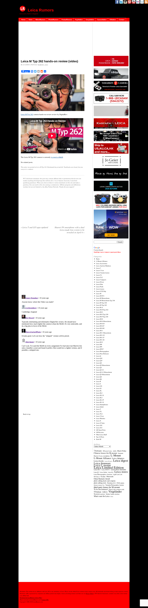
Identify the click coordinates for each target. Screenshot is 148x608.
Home (23, 20)
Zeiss (111, 496)
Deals (98, 259)
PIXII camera (120, 483)
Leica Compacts (101, 280)
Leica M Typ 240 (101, 303)
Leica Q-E (99, 358)
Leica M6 (99, 344)
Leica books (99, 461)
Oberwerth (109, 477)
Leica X (98, 421)
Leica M (98, 293)
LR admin (26, 65)
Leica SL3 (99, 398)
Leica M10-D (100, 324)
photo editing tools (100, 483)
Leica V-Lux (100, 416)
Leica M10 (99, 319)
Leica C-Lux (100, 270)
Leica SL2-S (100, 395)
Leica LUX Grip (101, 291)
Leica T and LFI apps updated (34, 227)
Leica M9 (99, 347)
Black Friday (121, 451)
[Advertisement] (52, 41)
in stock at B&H (57, 157)
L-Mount (116, 455)
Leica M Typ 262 (27, 114)
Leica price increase (118, 469)
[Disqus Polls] (52, 265)
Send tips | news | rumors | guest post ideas (107, 252)
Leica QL (99, 379)
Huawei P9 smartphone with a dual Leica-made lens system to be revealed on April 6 (69, 230)
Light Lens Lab (117, 474)
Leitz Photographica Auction (103, 474)
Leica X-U (99, 428)
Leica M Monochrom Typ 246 (105, 300)
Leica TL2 (99, 414)
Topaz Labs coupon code (116, 489)
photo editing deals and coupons (105, 481)
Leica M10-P (100, 326)
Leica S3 (99, 388)
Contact (121, 20)
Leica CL (99, 275)
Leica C (98, 268)
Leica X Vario (100, 423)
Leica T (98, 409)
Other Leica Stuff (101, 435)
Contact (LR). (45, 600)
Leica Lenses (100, 289)
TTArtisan (97, 492)
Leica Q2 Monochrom (103, 365)
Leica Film (99, 284)
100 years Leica (107, 451)
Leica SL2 (99, 393)
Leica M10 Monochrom (103, 321)
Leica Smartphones (102, 404)
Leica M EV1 (100, 296)
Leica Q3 (99, 367)
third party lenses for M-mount (107, 487)
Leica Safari (103, 472)
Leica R (98, 381)
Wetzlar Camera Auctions (113, 494)
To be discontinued (101, 489)
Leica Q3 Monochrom (103, 374)
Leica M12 (99, 342)
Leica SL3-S (100, 402)
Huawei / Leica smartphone (102, 456)
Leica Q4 (99, 377)
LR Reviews (100, 432)
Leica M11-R (100, 340)
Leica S (98, 384)
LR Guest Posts (101, 430)
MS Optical (97, 476)
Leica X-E (99, 425)
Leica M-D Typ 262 (102, 310)
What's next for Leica (101, 496)
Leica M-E (99, 312)
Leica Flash (99, 287)
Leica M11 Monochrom (103, 333)
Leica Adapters (118, 458)
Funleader (120, 453)
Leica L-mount (102, 465)
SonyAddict (90, 20)
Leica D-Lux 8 (108, 461)
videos (105, 492)
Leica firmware (102, 463)
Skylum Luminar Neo (99, 485)
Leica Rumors (41, 10)
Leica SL (99, 391)
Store (30, 20)
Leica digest (120, 460)
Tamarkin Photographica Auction (114, 485)
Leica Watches (100, 418)
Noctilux (103, 477)
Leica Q (98, 356)
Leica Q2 (99, 363)
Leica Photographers (102, 351)
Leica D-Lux (100, 282)
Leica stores (121, 472)
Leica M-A (99, 307)
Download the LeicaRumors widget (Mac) (31, 598)
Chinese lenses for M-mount (105, 453)
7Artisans (98, 451)
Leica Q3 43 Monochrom (104, 372)
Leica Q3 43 (100, 370)
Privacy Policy (90, 593)
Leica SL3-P (100, 400)
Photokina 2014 (111, 483)
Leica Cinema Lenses (102, 273)
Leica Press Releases (102, 354)
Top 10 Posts (100, 437)
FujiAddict (79, 20)
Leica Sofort (100, 407)
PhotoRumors (53, 20)
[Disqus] (52, 323)
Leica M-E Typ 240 (102, 314)
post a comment (28, 169)
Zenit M (98, 439)
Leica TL (99, 411)
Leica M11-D (100, 335)
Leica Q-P (99, 361)
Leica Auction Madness (103, 266)
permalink (60, 167)
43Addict (112, 20)
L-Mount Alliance (101, 261)
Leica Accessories (101, 263)
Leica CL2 (99, 277)
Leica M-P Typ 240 (102, 317)
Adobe (114, 451)
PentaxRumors (67, 20)
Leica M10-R (100, 328)
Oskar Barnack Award (102, 479)
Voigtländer (115, 491)
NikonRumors (40, 20)
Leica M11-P (100, 337)
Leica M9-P (99, 349)
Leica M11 (99, 330)
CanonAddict (101, 20)
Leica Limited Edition (109, 467)
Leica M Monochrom (102, 298)
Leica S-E (99, 386)
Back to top (26, 414)
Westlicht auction (99, 494)
